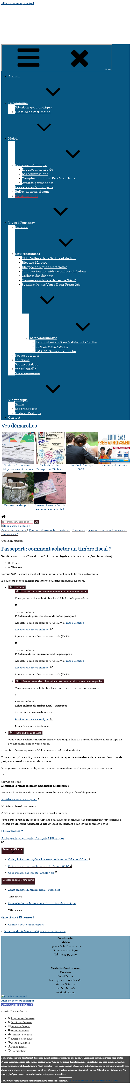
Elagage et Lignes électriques (44, 267)
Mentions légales (72, 968)
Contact (14, 417)
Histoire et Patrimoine (32, 112)
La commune (18, 103)
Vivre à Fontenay (21, 223)
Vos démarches (26, 196)
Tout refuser (93, 1080)
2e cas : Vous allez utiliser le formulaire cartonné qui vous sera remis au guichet (62, 681)
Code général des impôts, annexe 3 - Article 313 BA (39, 866)
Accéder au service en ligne (32, 629)
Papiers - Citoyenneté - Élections (49, 529)
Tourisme (22, 360)
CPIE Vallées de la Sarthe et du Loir (49, 258)
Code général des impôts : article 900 (31, 872)
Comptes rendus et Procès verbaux (49, 178)
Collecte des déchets (37, 276)
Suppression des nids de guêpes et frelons (54, 271)
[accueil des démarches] (3, 517)
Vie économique (27, 373)
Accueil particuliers (14, 529)
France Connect (74, 622)
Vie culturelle (25, 369)
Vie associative (26, 364)
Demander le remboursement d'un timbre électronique (42, 903)
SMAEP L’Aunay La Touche (55, 351)
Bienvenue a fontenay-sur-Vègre (29, 39)
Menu (108, 69)
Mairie (13, 138)
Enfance (21, 227)
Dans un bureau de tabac (28, 733)
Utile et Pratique (28, 413)
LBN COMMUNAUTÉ (51, 347)
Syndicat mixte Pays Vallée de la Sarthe (66, 342)
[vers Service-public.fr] (16, 525)
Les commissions (35, 174)
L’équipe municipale (37, 169)
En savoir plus (109, 1080)
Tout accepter (76, 1080)
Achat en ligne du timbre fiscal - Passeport (34, 889)
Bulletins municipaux (32, 191)
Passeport (78, 529)
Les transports (26, 409)
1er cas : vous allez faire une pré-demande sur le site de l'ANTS (54, 591)
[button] (17, 1004)
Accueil (14, 76)
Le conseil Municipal (31, 165)
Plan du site (56, 968)
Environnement (27, 254)
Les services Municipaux (34, 187)
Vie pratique (18, 400)
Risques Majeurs (34, 262)
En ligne (19, 587)
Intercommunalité (43, 338)
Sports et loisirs (27, 355)
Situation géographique (33, 107)
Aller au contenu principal (17, 3)
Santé (19, 404)
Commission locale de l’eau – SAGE (49, 280)
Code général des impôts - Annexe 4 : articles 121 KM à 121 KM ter (48, 859)
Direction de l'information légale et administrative (35, 931)
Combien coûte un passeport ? (26, 924)
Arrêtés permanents (38, 183)
